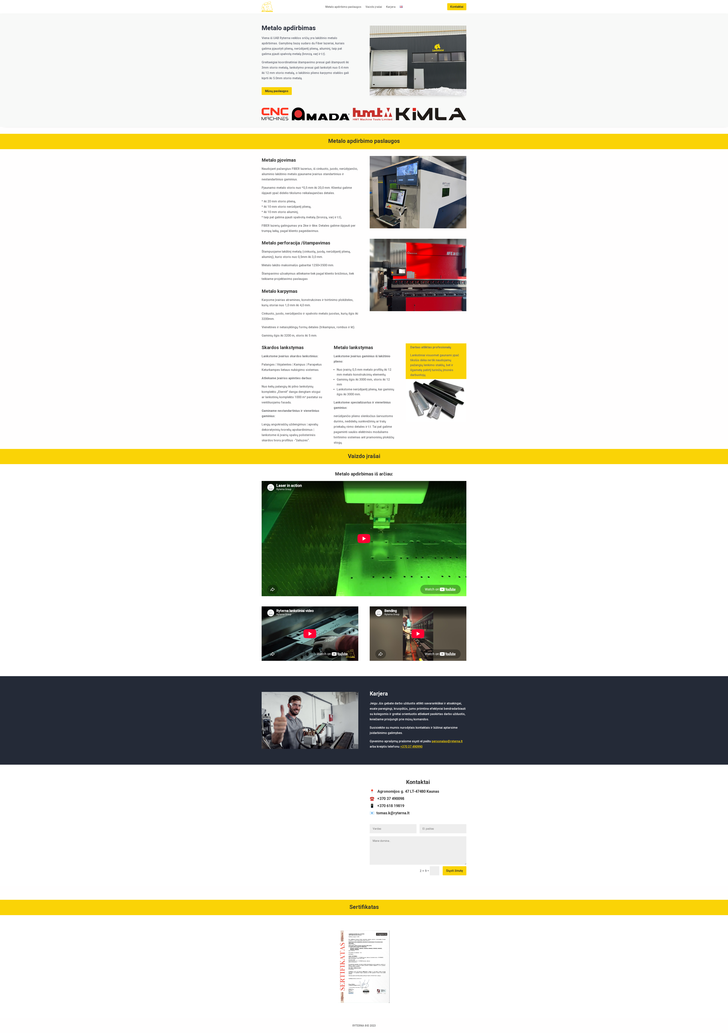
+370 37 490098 (390, 798)
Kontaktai (456, 7)
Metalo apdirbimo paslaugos (343, 6)
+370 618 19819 (390, 806)
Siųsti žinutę (454, 870)
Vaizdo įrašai (374, 6)
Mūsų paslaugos (276, 91)
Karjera (390, 6)
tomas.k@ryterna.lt (393, 813)
